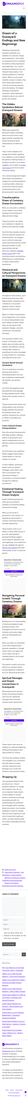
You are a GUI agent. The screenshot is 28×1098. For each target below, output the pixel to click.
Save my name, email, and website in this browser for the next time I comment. (15, 935)
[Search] (24, 954)
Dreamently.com (16, 1095)
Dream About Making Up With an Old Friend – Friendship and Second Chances (13, 997)
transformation (16, 875)
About (7, 1090)
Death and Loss (10, 869)
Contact (12, 1090)
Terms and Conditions (14, 1092)
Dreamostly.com (8, 1051)
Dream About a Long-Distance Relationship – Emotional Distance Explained (13, 1015)
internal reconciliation (10, 548)
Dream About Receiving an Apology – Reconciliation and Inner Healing (12, 1006)
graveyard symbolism (12, 872)
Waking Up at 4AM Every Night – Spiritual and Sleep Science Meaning (13, 982)
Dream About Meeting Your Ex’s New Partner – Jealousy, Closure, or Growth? (14, 1024)
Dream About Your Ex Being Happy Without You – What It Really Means (12, 1033)
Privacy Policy (18, 1090)
